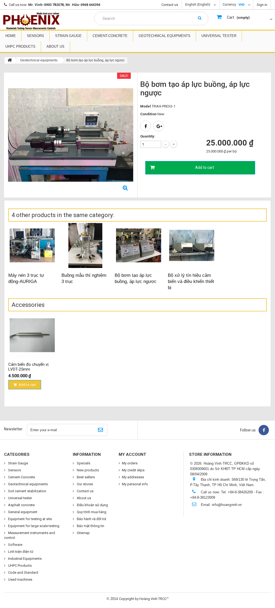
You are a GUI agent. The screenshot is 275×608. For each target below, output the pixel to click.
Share (145, 126)
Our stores (84, 484)
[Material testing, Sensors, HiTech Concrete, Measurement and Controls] (31, 21)
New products (87, 470)
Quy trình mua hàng (91, 512)
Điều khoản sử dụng (92, 505)
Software (14, 545)
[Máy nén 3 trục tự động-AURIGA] (32, 245)
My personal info (135, 484)
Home (10, 36)
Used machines (19, 579)
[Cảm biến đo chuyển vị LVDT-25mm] (32, 335)
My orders (130, 463)
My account (132, 454)
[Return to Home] (10, 60)
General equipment (22, 512)
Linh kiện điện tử (20, 552)
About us (55, 46)
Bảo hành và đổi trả (91, 519)
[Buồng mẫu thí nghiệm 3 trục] (85, 245)
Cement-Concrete (110, 36)
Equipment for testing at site (29, 519)
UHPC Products (20, 46)
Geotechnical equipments (164, 36)
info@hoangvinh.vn (227, 505)
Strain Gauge (68, 36)
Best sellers (85, 477)
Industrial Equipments (24, 559)
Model (145, 106)
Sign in (262, 5)
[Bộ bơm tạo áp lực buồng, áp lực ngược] (138, 245)
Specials (83, 463)
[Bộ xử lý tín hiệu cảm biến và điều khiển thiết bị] (192, 245)
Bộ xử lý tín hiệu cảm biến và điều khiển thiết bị (191, 281)
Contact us (169, 5)
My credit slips (133, 470)
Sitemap (83, 533)
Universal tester (218, 36)
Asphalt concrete (21, 505)
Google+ (158, 126)
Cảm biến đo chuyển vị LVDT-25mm (28, 367)
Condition (148, 114)
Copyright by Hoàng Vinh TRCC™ (144, 599)
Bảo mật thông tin (90, 526)
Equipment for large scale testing (33, 526)
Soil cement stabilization (26, 491)
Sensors (35, 36)
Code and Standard (22, 572)
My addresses (133, 477)
